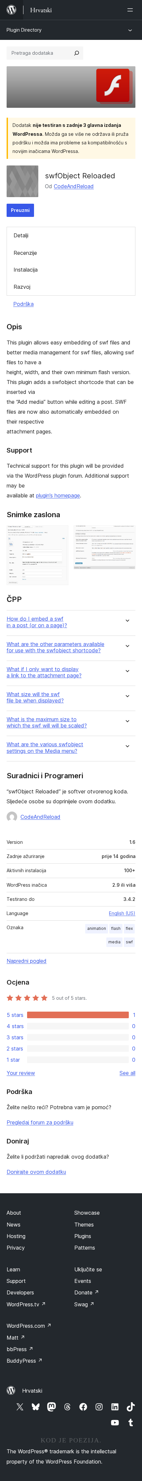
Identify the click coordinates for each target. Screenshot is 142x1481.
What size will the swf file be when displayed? (35, 697)
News (13, 1224)
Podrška (23, 304)
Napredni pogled (27, 961)
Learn (13, 1269)
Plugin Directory (24, 30)
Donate (86, 1292)
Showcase (87, 1212)
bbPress (20, 1349)
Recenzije (25, 253)
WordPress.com (29, 1325)
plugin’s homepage (58, 495)
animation (96, 928)
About (14, 1212)
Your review (21, 1073)
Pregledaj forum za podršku (40, 1122)
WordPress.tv (26, 1304)
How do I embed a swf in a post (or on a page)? (37, 622)
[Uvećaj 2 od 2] (126, 534)
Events (82, 1281)
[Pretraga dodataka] (76, 53)
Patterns (84, 1247)
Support (16, 1281)
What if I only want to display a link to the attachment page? (44, 672)
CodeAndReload (74, 186)
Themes (84, 1224)
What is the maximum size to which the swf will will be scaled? (47, 722)
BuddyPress (25, 1360)
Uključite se (88, 1269)
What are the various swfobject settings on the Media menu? (45, 747)
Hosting (16, 1236)
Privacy (16, 1247)
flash (116, 928)
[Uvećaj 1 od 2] (59, 534)
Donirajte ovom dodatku (36, 1172)
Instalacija (26, 269)
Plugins (82, 1236)
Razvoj (22, 286)
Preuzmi (20, 210)
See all (127, 1073)
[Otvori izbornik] (131, 10)
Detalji (21, 235)
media (114, 941)
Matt (16, 1337)
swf (129, 941)
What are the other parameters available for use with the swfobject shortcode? (55, 647)
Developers (20, 1292)
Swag (84, 1304)
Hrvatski (32, 1390)
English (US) (122, 913)
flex (129, 928)
